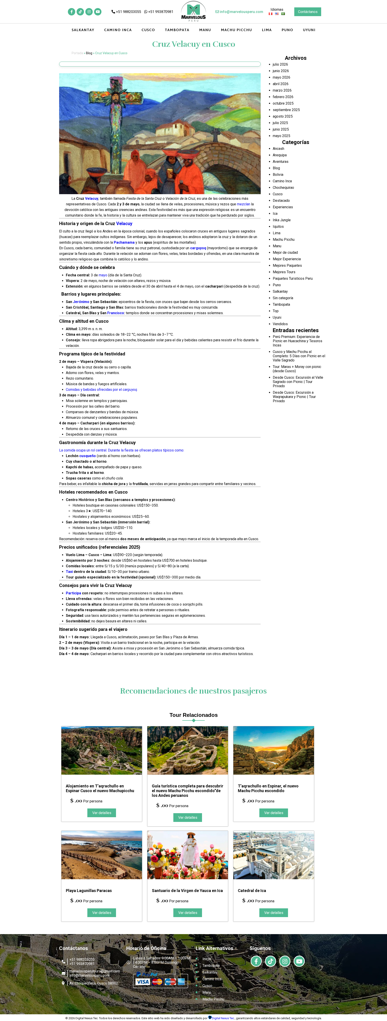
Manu (205, 30)
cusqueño (87, 456)
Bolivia (278, 174)
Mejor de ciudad (285, 252)
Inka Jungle (282, 220)
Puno (287, 30)
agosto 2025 (283, 116)
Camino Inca (118, 30)
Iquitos (278, 226)
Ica (275, 213)
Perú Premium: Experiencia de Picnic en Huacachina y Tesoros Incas (297, 341)
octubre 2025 (283, 103)
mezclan (243, 204)
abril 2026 (280, 84)
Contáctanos (308, 12)
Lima (267, 30)
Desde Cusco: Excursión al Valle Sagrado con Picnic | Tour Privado (298, 381)
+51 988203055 (128, 12)
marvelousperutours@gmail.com (94, 971)
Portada (77, 53)
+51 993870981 (160, 12)
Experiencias (283, 207)
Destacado (281, 200)
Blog (89, 53)
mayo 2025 (281, 136)
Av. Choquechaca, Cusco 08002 (93, 983)
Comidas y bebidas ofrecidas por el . (102, 389)
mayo (103, 275)
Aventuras (280, 161)
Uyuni (309, 30)
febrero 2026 (283, 97)
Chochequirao (283, 187)
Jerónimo (81, 302)
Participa (73, 593)
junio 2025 (281, 129)
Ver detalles (101, 813)
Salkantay (83, 30)
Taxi (69, 572)
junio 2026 (281, 71)
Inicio (206, 959)
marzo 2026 (282, 90)
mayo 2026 (281, 77)
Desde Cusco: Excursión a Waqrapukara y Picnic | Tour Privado (294, 396)
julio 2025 (280, 123)
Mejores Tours (284, 272)
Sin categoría (283, 298)
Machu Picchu (236, 30)
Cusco (148, 30)
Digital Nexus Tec (223, 1018)
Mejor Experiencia (287, 259)
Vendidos (280, 324)
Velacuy (91, 198)
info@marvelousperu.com (241, 12)
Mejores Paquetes (287, 265)
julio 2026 (280, 64)
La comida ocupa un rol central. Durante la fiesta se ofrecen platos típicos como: (121, 450)
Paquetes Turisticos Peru (293, 278)
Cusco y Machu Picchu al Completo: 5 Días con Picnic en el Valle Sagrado (299, 356)
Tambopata (177, 30)
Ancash (278, 148)
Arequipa (280, 155)
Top (276, 311)
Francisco (115, 313)
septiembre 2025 (286, 110)
